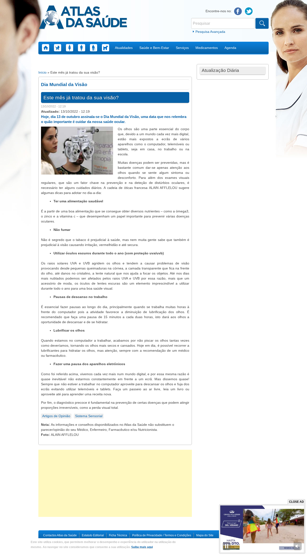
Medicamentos (206, 48)
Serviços (182, 48)
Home (46, 48)
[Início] (83, 18)
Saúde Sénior (94, 48)
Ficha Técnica (118, 535)
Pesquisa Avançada (210, 32)
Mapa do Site (204, 535)
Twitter (249, 11)
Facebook (238, 11)
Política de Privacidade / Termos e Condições (161, 535)
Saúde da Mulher (70, 48)
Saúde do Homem (82, 48)
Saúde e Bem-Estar (154, 48)
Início (42, 72)
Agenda (230, 48)
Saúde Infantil (58, 48)
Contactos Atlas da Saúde (60, 535)
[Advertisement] (115, 483)
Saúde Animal (106, 48)
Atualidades (124, 48)
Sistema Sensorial (88, 416)
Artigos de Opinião (56, 416)
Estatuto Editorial (93, 535)
